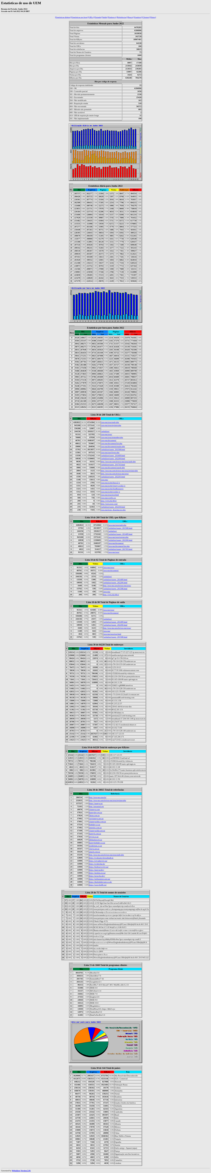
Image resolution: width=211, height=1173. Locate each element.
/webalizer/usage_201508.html (113, 449)
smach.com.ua (94, 852)
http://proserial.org (96, 806)
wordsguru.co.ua (95, 846)
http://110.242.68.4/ (109, 501)
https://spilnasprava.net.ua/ (99, 879)
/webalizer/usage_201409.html (113, 455)
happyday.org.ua (95, 812)
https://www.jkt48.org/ (98, 885)
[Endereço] (112, 17)
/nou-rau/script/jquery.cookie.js (113, 486)
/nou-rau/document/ (108, 440)
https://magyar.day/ (96, 870)
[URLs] (91, 17)
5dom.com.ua (94, 815)
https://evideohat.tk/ (97, 864)
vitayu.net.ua (94, 849)
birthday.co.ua (94, 824)
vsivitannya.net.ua (96, 818)
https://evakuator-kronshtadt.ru (101, 858)
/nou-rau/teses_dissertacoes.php (113, 510)
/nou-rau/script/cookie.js (110, 492)
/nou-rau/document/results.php (113, 446)
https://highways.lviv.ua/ (99, 867)
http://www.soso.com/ (109, 504)
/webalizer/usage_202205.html (113, 477)
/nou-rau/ (104, 480)
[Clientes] (146, 17)
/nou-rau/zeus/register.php (111, 425)
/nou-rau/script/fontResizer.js (112, 489)
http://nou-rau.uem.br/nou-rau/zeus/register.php (119, 471)
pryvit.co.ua (93, 837)
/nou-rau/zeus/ (106, 434)
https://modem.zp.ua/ (97, 873)
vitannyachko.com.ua (97, 821)
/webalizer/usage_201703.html (113, 464)
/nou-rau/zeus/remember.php (112, 437)
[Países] (153, 17)
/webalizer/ (105, 431)
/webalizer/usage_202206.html (113, 458)
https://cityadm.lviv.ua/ (98, 861)
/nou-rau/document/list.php (111, 443)
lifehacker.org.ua (95, 840)
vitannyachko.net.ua (97, 831)
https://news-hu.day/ (97, 876)
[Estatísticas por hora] (79, 17)
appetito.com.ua (95, 828)
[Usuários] (138, 17)
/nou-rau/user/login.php (110, 452)
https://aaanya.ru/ (96, 803)
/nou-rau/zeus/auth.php (110, 422)
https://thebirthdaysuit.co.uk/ (100, 882)
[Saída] (104, 17)
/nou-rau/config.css (108, 498)
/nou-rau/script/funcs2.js (110, 483)
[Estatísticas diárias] (63, 17)
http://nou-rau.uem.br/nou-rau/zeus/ (115, 474)
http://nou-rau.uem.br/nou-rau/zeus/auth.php (118, 461)
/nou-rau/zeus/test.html (110, 495)
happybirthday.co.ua (97, 843)
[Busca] (130, 17)
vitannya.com (94, 809)
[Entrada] (97, 17)
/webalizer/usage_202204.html (113, 507)
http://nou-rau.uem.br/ (97, 797)
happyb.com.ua (95, 834)
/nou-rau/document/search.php (113, 467)
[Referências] (122, 17)
